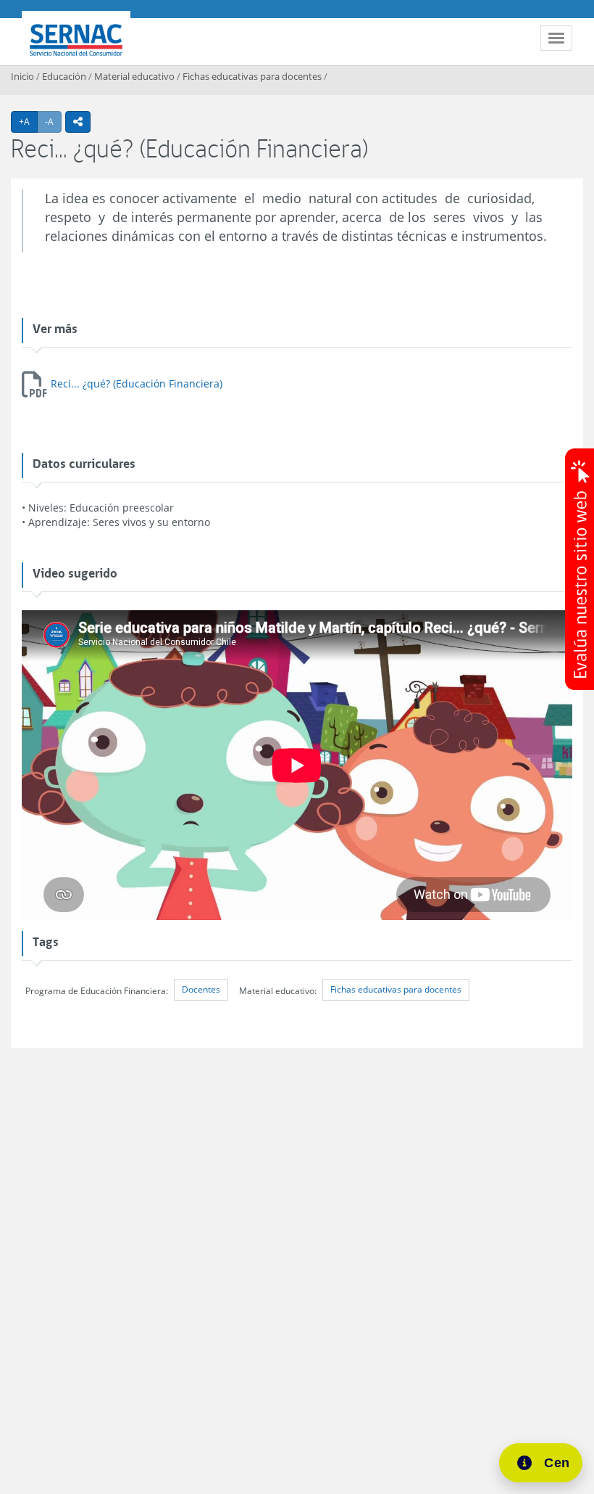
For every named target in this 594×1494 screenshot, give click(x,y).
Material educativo (134, 76)
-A (53, 121)
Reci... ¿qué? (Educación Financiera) (136, 383)
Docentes (201, 989)
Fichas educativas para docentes (252, 76)
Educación (64, 76)
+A (28, 121)
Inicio (22, 76)
